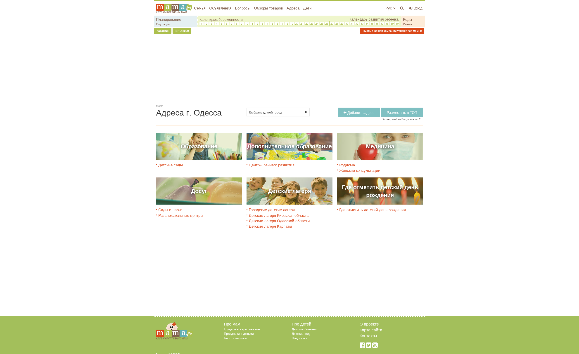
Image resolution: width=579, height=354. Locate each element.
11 (251, 23)
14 (266, 23)
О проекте (369, 324)
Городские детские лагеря (272, 209)
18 (286, 23)
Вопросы (242, 8)
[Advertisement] (289, 69)
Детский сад (301, 333)
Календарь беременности (221, 19)
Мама (159, 106)
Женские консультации (359, 170)
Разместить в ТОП (402, 112)
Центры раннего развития (271, 165)
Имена (407, 24)
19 (291, 23)
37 (382, 23)
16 (276, 23)
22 (306, 23)
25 (321, 23)
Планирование (168, 19)
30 (347, 23)
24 (316, 23)
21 (302, 23)
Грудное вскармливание (242, 329)
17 (281, 23)
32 (356, 23)
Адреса (293, 8)
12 (256, 23)
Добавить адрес (360, 112)
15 (271, 23)
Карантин (162, 31)
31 (352, 23)
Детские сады (170, 165)
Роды (407, 19)
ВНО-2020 (182, 31)
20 (296, 23)
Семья (200, 8)
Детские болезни (304, 329)
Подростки (299, 338)
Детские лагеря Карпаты (270, 226)
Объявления (220, 8)
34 (367, 23)
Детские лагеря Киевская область (279, 215)
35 (372, 23)
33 (362, 23)
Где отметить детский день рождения (372, 209)
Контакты (368, 335)
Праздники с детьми (239, 333)
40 (397, 23)
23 (311, 23)
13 (261, 23)
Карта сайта (371, 330)
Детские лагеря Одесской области (279, 220)
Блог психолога (235, 338)
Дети (307, 8)
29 (342, 23)
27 (332, 23)
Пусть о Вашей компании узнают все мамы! (392, 31)
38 (387, 23)
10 (246, 23)
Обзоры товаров (268, 8)
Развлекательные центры (180, 215)
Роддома (347, 165)
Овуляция (163, 24)
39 (392, 23)
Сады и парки (170, 209)
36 (377, 23)
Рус (389, 8)
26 (326, 23)
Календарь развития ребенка (374, 19)
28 (337, 23)
